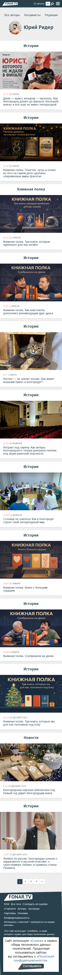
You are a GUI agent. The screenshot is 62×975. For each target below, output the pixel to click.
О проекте (10, 908)
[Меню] (58, 4)
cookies (32, 931)
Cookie (37, 941)
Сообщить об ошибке (35, 904)
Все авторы (12, 15)
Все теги (16, 904)
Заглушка (33, 908)
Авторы (22, 908)
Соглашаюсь (32, 966)
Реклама (23, 913)
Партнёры (10, 913)
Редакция (51, 15)
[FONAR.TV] (10, 3)
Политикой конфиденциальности (34, 958)
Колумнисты (32, 15)
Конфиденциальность (17, 917)
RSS (6, 904)
